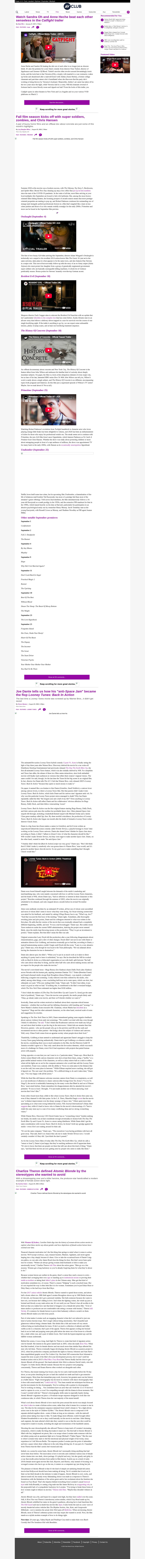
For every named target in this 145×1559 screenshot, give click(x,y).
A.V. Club (23, 1)
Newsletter (116, 12)
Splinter (37, 1)
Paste (17, 1)
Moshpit (52, 1)
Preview (30, 135)
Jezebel (31, 1)
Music (68, 12)
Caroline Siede (22, 1184)
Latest (27, 12)
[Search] (16, 12)
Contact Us (104, 1542)
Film (57, 12)
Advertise (57, 1542)
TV (48, 12)
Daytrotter (45, 1)
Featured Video (108, 54)
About (39, 1542)
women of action (33, 1189)
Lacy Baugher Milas (24, 129)
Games (79, 12)
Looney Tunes (31, 709)
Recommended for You (111, 16)
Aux (104, 12)
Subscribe (92, 12)
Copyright (86, 1542)
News (38, 12)
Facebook (76, 1542)
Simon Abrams (22, 704)
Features (23, 27)
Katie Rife (21, 24)
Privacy (94, 1542)
